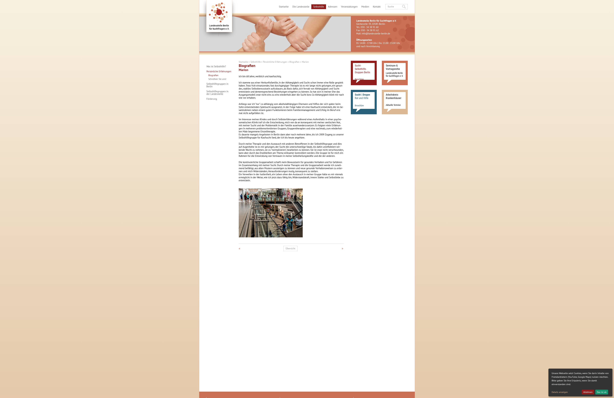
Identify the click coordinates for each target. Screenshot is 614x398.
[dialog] (580, 382)
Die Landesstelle (300, 6)
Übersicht (290, 248)
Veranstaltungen (349, 6)
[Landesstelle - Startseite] (219, 16)
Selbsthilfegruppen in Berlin (217, 85)
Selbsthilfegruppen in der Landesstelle (217, 92)
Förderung (211, 99)
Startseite (284, 6)
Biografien (213, 75)
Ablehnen (588, 392)
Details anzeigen (560, 392)
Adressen (332, 6)
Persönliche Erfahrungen (218, 71)
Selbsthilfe (318, 6)
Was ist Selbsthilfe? (216, 66)
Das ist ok (601, 392)
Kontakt (377, 6)
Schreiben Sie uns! (217, 79)
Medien (365, 6)
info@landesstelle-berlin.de (376, 33)
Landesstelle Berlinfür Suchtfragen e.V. (219, 27)
